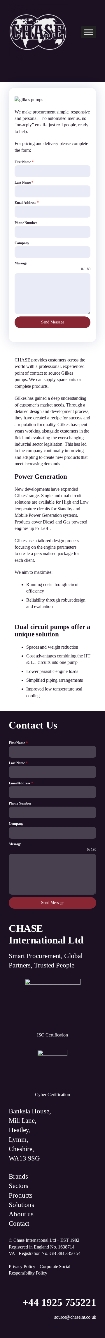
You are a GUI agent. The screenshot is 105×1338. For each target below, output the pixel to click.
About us (21, 1214)
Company (22, 243)
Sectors (18, 1185)
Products (20, 1195)
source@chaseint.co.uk (75, 1317)
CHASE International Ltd (46, 934)
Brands (18, 1176)
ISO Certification (52, 1034)
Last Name (24, 182)
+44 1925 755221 (59, 1302)
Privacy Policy (22, 1266)
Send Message (52, 322)
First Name (24, 162)
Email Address (27, 203)
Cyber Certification (52, 1094)
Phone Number (26, 223)
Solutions (21, 1204)
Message (21, 263)
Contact (19, 1223)
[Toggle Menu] (88, 32)
